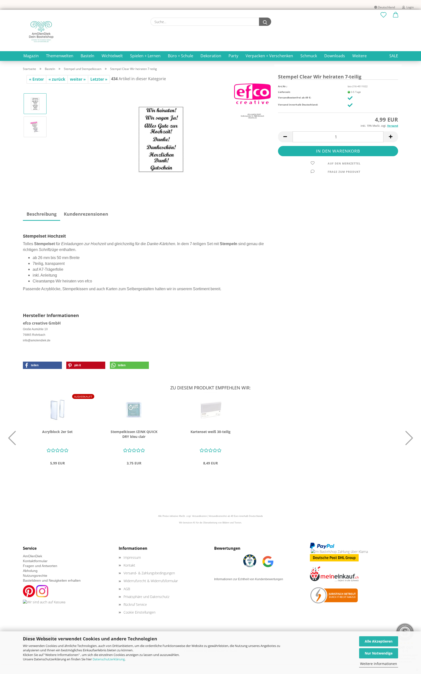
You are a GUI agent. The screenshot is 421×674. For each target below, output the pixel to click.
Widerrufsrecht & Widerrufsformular (151, 580)
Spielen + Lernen (145, 55)
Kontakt (129, 565)
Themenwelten (59, 55)
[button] (396, 15)
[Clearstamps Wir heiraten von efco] (161, 138)
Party (233, 55)
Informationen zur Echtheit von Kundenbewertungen (248, 579)
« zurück (56, 79)
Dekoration (211, 55)
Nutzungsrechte (35, 576)
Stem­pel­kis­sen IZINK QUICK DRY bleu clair (134, 434)
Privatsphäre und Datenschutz (146, 596)
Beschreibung (42, 214)
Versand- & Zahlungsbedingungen (149, 573)
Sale (393, 55)
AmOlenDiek (32, 556)
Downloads (334, 55)
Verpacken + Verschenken (269, 55)
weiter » (78, 79)
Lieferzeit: (284, 92)
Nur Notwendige (378, 653)
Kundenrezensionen (86, 214)
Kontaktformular (35, 561)
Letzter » (98, 79)
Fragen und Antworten (40, 566)
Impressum (132, 557)
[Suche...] (265, 22)
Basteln (87, 55)
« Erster (36, 79)
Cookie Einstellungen (139, 612)
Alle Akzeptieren (378, 641)
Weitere (359, 55)
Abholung (30, 571)
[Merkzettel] (383, 15)
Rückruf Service (135, 604)
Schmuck (308, 55)
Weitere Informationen (378, 663)
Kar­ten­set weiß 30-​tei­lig (210, 431)
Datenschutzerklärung (109, 659)
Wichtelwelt (112, 55)
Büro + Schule (180, 55)
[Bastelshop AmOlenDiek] (41, 31)
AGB (127, 589)
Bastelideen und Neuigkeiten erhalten (52, 580)
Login (409, 7)
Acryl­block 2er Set (57, 431)
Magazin (31, 55)
